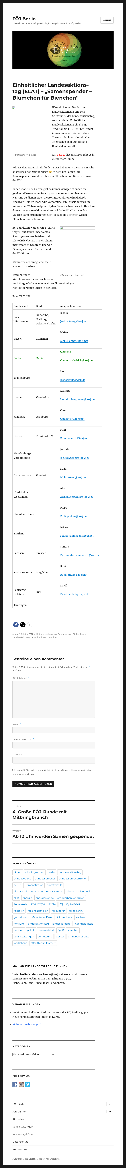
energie (27, 897)
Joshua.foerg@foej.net (74, 321)
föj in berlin (58, 910)
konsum (19, 923)
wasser (60, 936)
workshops (20, 943)
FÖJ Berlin (24, 18)
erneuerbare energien (71, 897)
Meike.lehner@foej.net (74, 340)
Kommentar (21, 678)
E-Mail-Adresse (23, 739)
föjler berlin (76, 910)
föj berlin (19, 910)
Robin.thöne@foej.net (73, 574)
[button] (16, 624)
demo (17, 885)
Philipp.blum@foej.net (74, 516)
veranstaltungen (24, 936)
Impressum (19, 1149)
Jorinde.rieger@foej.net (74, 457)
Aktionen (40, 634)
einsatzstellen (54, 891)
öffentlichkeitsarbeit (43, 943)
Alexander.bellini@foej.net (76, 496)
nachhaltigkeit (84, 923)
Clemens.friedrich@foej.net (77, 360)
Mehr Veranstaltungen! (26, 1024)
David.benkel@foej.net (74, 594)
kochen (80, 917)
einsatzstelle (54, 885)
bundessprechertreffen (73, 878)
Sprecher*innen (39, 637)
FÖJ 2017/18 (38, 904)
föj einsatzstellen (38, 910)
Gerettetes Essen (42, 917)
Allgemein (51, 634)
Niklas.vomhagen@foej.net (77, 535)
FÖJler (52, 904)
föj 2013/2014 (74, 904)
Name (16, 724)
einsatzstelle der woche (28, 891)
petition (19, 930)
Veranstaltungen (22, 1126)
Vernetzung (45, 936)
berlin (51, 872)
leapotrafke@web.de (72, 379)
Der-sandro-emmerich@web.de (80, 555)
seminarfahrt (46, 930)
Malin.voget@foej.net (73, 477)
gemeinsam (21, 917)
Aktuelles (18, 1119)
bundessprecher (45, 878)
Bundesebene (65, 634)
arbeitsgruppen (34, 872)
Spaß (61, 930)
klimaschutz (64, 917)
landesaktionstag (38, 923)
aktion (18, 872)
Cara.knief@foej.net (72, 418)
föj (61, 904)
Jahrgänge (19, 1111)
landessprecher (61, 923)
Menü (107, 20)
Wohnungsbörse (22, 1134)
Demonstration (34, 885)
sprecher (72, 930)
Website (17, 754)
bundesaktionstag (70, 872)
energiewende (45, 897)
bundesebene (22, 878)
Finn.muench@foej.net (74, 438)
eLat (16, 897)
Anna (15, 634)
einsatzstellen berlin (79, 891)
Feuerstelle (21, 904)
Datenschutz (20, 1141)
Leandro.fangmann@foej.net (78, 399)
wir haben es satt (78, 936)
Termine (52, 637)
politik (31, 930)
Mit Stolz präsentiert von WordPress (43, 1159)
